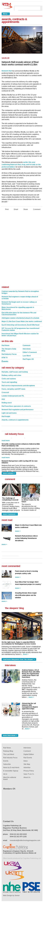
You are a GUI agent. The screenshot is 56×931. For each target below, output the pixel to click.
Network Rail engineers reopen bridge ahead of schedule (20, 298)
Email (16, 209)
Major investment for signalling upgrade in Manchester (18, 308)
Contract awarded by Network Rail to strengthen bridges (20, 292)
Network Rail (7, 71)
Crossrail (5, 392)
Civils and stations (9, 379)
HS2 (3, 399)
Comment (36, 209)
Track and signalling (9, 382)
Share (25, 209)
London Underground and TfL (13, 396)
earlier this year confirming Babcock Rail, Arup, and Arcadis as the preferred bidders (21, 164)
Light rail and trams (9, 413)
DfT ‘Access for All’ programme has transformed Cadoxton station (20, 329)
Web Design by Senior (11, 895)
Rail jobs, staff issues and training (15, 372)
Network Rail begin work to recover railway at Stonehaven (19, 303)
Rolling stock (7, 403)
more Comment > (9, 514)
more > (18, 531)
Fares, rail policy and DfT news (13, 389)
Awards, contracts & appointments (15, 420)
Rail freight (6, 416)
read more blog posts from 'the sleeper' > (19, 659)
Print (7, 209)
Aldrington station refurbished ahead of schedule (20, 318)
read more (6, 452)
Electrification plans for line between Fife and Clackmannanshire (19, 314)
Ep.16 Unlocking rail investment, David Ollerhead (20, 325)
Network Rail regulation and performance (17, 410)
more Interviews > (10, 735)
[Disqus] (22, 249)
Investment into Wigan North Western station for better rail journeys (20, 335)
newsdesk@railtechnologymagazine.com (25, 840)
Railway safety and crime (11, 375)
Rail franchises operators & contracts (16, 406)
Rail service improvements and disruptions (18, 386)
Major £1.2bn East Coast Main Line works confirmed (22, 321)
